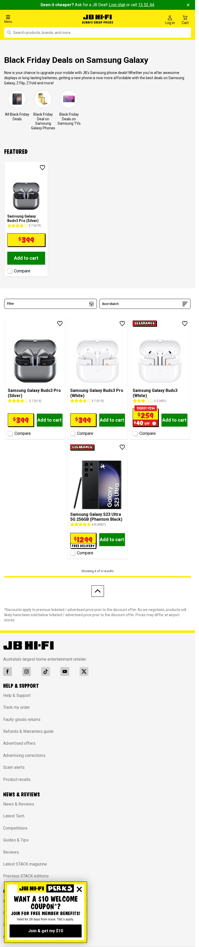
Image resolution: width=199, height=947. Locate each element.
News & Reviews (18, 802)
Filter (10, 302)
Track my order (16, 706)
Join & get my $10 (45, 930)
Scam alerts (14, 766)
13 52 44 (146, 4)
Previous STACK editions (26, 875)
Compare (22, 269)
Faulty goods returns (21, 718)
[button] (33, 18)
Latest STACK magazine (25, 862)
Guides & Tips (16, 838)
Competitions (15, 826)
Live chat (117, 4)
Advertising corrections (24, 754)
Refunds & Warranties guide (28, 730)
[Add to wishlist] (42, 166)
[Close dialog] (79, 889)
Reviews (11, 850)
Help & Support (17, 694)
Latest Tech (13, 814)
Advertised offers (19, 742)
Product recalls (17, 778)
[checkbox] (9, 268)
